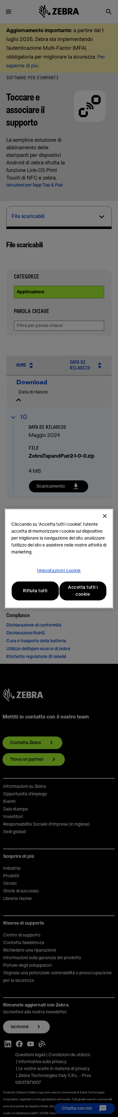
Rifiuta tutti (35, 591)
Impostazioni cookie (59, 571)
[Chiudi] (105, 516)
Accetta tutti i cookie (83, 591)
